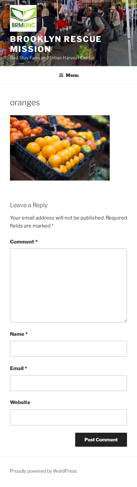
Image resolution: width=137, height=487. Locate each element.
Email (18, 368)
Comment (24, 242)
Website (20, 402)
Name (19, 334)
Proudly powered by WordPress (43, 471)
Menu (72, 75)
